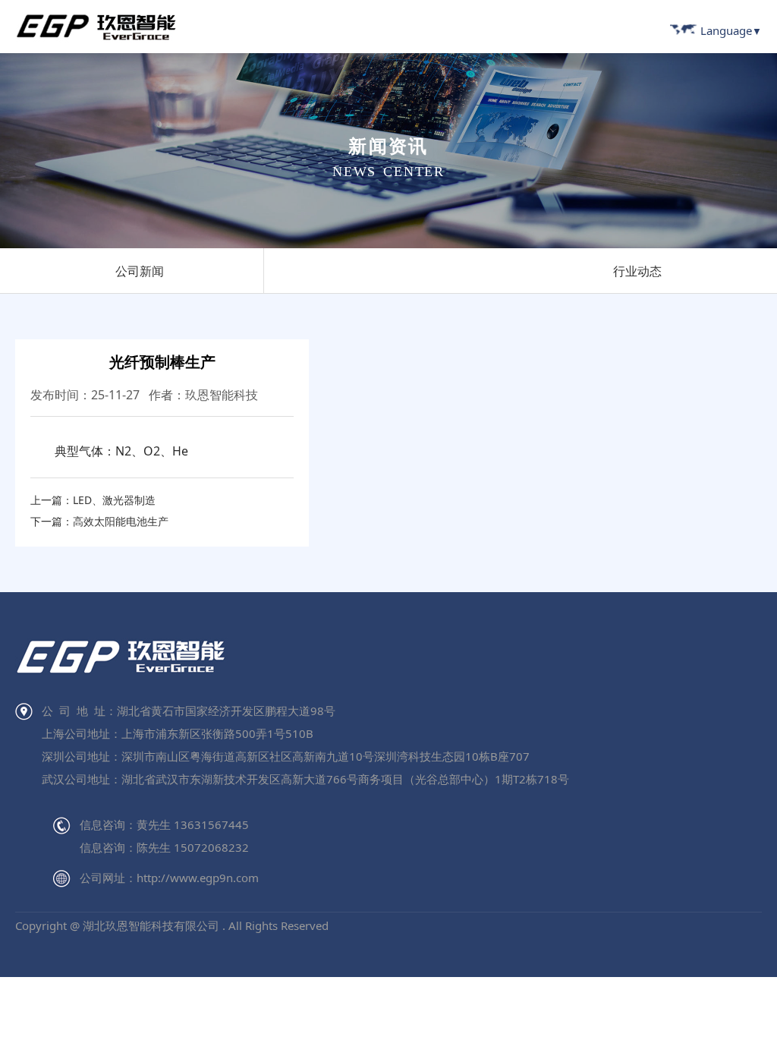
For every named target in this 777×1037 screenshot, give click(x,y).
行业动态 (637, 271)
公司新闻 (139, 271)
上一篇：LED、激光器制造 (93, 500)
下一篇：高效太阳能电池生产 (99, 521)
